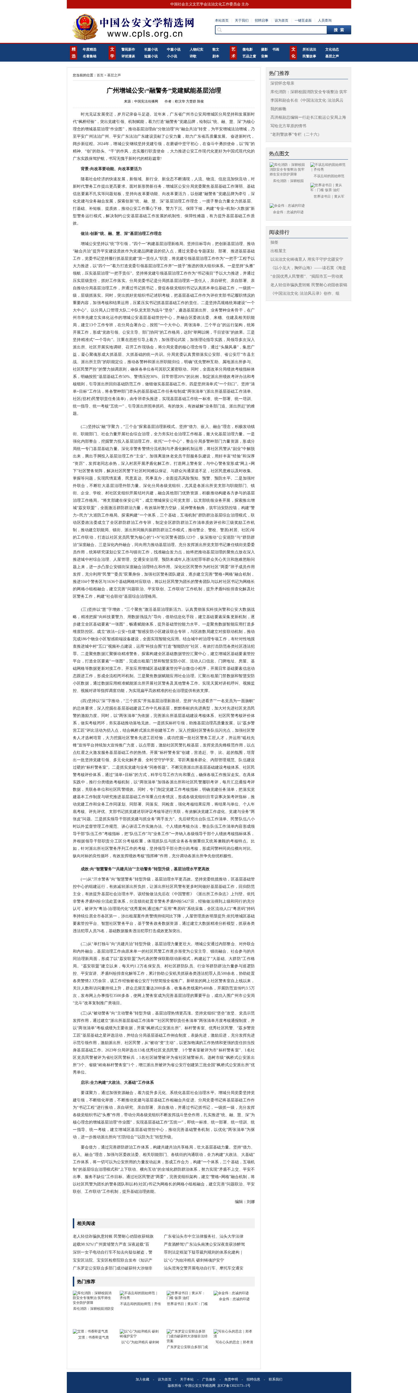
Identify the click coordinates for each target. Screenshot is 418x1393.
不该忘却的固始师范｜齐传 (140, 1304)
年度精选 (89, 49)
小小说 (172, 56)
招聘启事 (261, 20)
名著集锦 (89, 56)
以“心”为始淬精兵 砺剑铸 (140, 1342)
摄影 (264, 49)
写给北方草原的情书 (288, 126)
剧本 (215, 56)
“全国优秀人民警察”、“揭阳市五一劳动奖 (306, 276)
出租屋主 (278, 251)
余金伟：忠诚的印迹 (234, 1299)
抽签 (274, 242)
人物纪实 (196, 49)
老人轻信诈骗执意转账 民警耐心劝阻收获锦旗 (113, 1236)
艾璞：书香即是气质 (93, 1337)
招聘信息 (253, 1379)
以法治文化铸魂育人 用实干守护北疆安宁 (306, 259)
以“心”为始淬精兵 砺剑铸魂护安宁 (194, 1260)
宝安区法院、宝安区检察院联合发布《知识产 (112, 1260)
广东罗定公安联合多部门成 (187, 1347)
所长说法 (309, 49)
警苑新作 (128, 49)
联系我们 (275, 1379)
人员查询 (325, 20)
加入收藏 (142, 1379)
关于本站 (187, 1379)
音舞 (264, 56)
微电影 (248, 49)
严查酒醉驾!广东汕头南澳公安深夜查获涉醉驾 (204, 1244)
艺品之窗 (249, 56)
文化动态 (332, 49)
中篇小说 (174, 49)
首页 (100, 75)
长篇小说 (151, 49)
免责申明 (231, 1379)
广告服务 (209, 1379)
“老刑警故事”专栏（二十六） (296, 134)
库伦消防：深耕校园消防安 (93, 1309)
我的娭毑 (278, 109)
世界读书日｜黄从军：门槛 (187, 1304)
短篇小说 (151, 56)
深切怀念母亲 (282, 83)
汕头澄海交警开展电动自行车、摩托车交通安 (203, 1268)
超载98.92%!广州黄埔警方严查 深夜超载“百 (111, 1244)
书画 (275, 49)
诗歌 (193, 56)
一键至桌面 (303, 20)
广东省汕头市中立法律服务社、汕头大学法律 (203, 1236)
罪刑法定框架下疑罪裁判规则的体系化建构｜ (203, 1252)
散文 (215, 49)
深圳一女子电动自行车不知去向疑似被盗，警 (112, 1252)
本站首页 (222, 20)
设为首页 (281, 20)
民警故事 (309, 56)
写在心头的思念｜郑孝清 (234, 1342)
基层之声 (332, 56)
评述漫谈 (128, 56)
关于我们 (242, 20)
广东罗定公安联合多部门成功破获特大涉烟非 (112, 1268)
